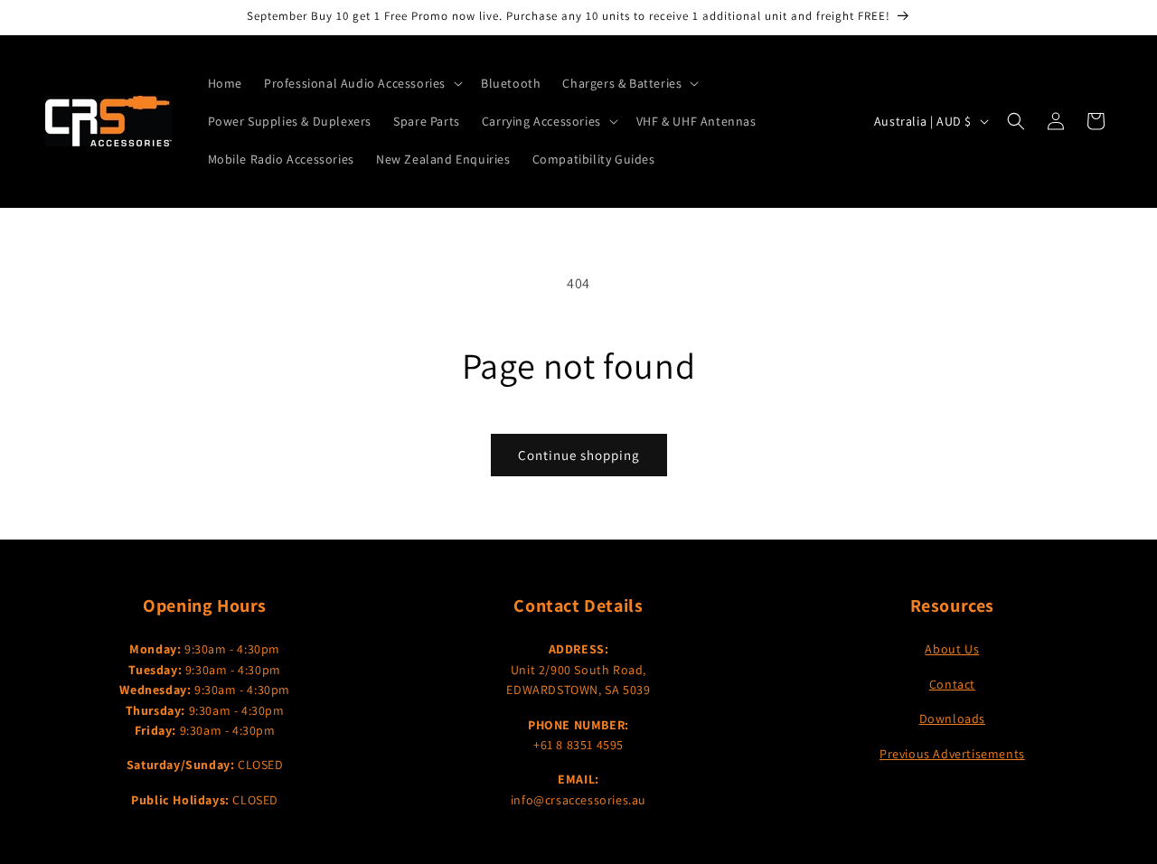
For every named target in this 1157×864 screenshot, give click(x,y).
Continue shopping (579, 455)
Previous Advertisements (952, 754)
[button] (361, 83)
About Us (952, 649)
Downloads (952, 718)
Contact (952, 684)
